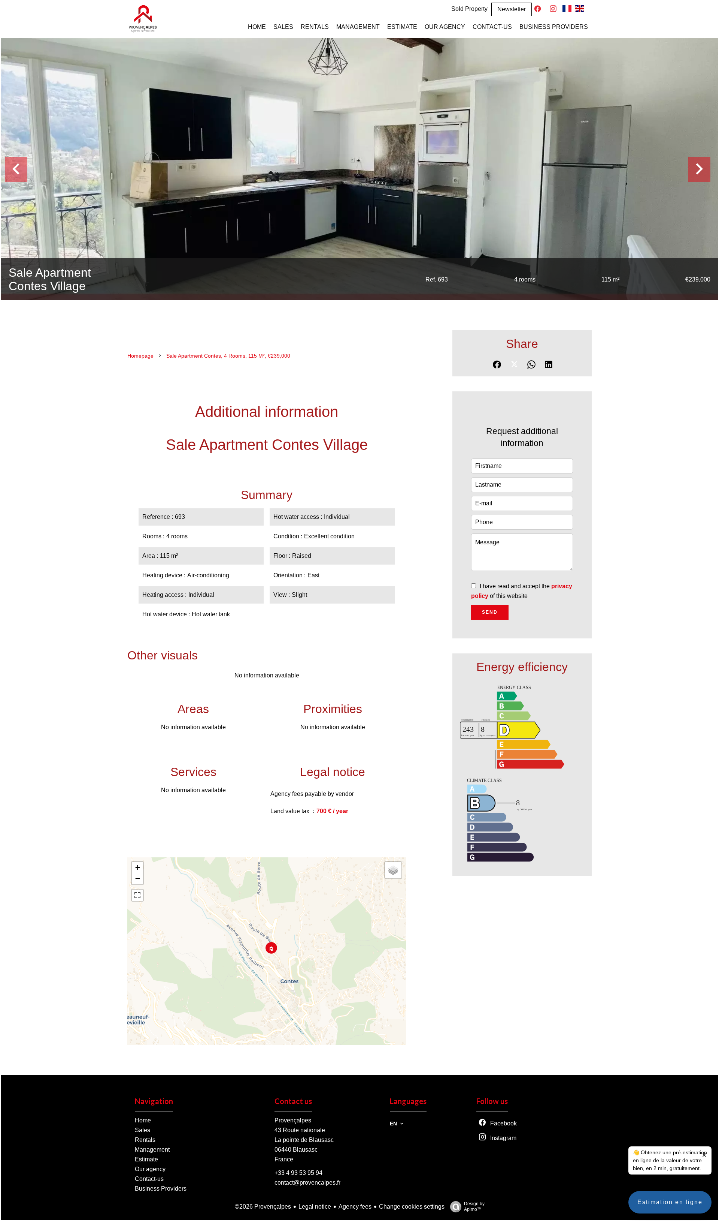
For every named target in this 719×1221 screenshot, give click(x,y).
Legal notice (314, 1206)
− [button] (137, 878)
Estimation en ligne (670, 1202)
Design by (474, 1206)
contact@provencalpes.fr (307, 1182)
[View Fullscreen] (137, 895)
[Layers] (393, 870)
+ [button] (137, 867)
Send (490, 612)
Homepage (140, 356)
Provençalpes (292, 1120)
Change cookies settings (412, 1206)
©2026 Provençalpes (263, 1206)
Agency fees (355, 1206)
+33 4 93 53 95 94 (298, 1173)
